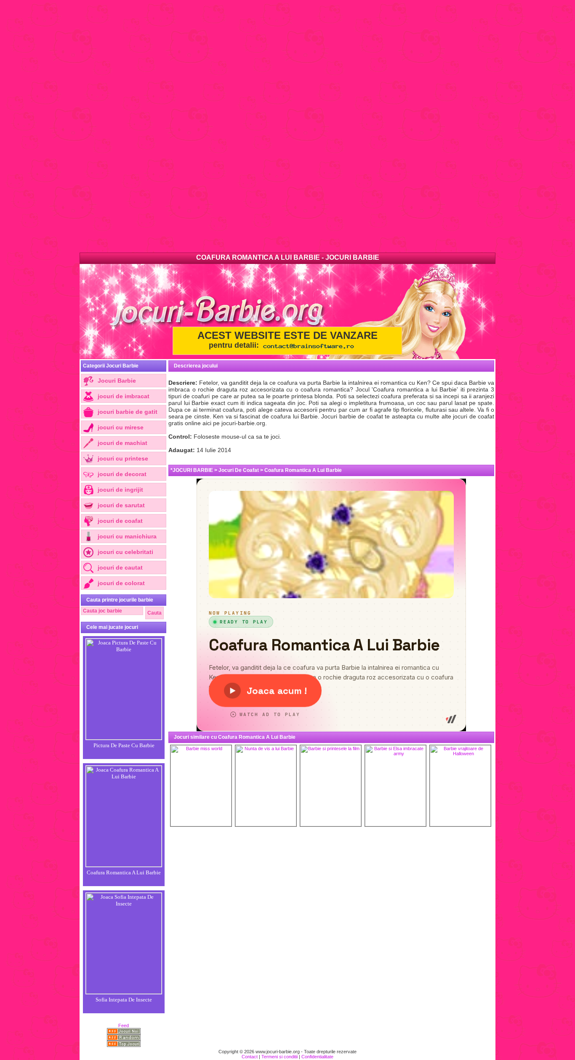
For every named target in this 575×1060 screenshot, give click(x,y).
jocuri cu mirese (121, 427)
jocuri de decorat (122, 474)
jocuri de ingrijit (120, 489)
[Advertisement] (252, 126)
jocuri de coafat (120, 520)
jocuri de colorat (121, 583)
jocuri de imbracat (123, 396)
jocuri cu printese (123, 458)
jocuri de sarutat (121, 505)
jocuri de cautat (120, 567)
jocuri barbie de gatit (127, 411)
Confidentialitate (317, 1056)
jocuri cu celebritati (125, 552)
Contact (250, 1056)
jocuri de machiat (122, 442)
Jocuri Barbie (117, 380)
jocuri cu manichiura (127, 536)
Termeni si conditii (279, 1056)
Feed (123, 1025)
